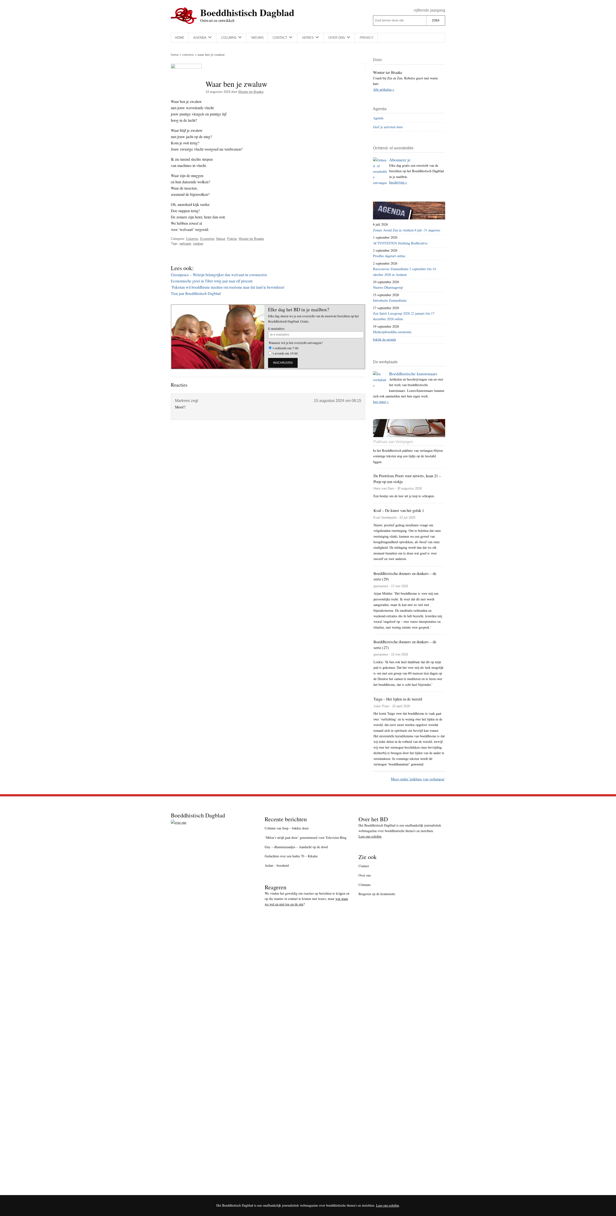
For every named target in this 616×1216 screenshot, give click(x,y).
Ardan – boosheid (277, 865)
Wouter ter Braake (251, 239)
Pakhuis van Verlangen (393, 442)
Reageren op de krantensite (377, 893)
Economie (207, 239)
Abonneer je (400, 160)
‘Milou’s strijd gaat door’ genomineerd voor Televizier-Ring (305, 837)
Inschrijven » (398, 182)
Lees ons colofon (370, 836)
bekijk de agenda (384, 339)
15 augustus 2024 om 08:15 (337, 401)
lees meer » (381, 401)
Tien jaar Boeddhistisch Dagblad (196, 293)
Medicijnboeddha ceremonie (392, 332)
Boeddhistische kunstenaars (413, 373)
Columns (188, 55)
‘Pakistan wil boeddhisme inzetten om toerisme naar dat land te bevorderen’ (228, 287)
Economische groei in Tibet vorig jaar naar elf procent (211, 280)
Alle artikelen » (383, 89)
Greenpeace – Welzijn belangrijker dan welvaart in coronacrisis (219, 274)
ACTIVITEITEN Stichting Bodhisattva (400, 243)
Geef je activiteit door (388, 127)
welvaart (185, 243)
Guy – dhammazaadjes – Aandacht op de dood (296, 847)
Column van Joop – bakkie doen (286, 828)
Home (175, 55)
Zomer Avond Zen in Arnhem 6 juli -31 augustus (406, 230)
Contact (364, 866)
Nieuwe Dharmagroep (388, 287)
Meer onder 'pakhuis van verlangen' (418, 778)
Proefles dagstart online (389, 256)
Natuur (220, 239)
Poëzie (232, 239)
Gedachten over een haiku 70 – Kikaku (291, 856)
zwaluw (198, 243)
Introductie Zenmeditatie (390, 300)
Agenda (378, 118)
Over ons (365, 875)
